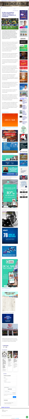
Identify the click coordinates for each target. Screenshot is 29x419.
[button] (25, 0)
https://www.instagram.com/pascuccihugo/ (8, 312)
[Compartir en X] (5, 347)
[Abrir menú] (1, 7)
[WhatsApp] (27, 0)
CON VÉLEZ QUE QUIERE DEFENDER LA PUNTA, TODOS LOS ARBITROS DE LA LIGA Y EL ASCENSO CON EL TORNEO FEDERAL (4, 363)
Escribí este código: (6, 387)
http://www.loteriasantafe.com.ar (5, 290)
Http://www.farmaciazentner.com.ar (6, 288)
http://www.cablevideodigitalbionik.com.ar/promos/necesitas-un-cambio (10, 128)
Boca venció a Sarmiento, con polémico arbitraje (10, 360)
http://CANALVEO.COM (5, 112)
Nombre (5, 377)
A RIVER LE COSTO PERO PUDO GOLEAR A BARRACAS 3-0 (15, 361)
